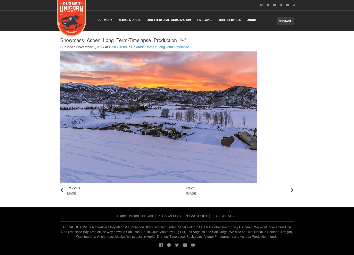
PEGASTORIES (196, 215)
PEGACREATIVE (224, 215)
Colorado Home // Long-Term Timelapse (160, 46)
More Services (230, 20)
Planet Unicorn (128, 215)
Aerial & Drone (129, 20)
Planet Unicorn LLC (191, 227)
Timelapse (204, 20)
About (251, 20)
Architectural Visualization (169, 20)
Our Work (105, 20)
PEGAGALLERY (170, 215)
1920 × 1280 (118, 46)
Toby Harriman (242, 227)
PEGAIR (148, 215)
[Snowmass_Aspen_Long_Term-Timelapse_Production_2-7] (158, 116)
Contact (285, 21)
